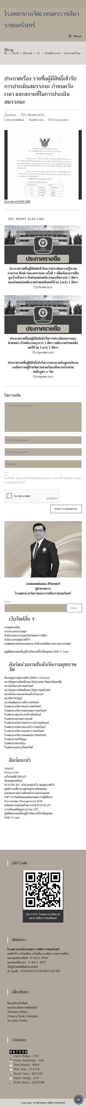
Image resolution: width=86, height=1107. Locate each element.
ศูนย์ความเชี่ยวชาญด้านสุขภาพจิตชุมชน (25, 789)
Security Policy (17, 1020)
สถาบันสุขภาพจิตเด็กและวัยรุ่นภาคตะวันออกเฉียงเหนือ (33, 682)
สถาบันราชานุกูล (13, 698)
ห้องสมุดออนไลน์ (13, 780)
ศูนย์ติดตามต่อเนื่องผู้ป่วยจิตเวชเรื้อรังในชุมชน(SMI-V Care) (28, 815)
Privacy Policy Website (22, 1016)
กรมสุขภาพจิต (12, 627)
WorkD (8, 768)
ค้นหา (74, 608)
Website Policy (17, 1012)
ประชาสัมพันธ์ (15, 119)
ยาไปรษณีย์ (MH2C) (15, 776)
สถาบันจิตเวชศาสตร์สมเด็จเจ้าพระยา (24, 694)
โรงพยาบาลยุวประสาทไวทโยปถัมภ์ (22, 714)
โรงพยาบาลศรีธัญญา (15, 739)
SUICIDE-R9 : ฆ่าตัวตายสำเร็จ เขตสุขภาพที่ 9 (29, 785)
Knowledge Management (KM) (23, 801)
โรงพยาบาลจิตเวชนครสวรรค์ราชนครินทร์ (26, 722)
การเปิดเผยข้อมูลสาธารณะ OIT (21, 809)
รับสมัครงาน (36, 119)
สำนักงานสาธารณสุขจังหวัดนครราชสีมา (25, 635)
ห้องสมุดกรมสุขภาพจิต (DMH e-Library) (27, 678)
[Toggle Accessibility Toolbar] (78, 1099)
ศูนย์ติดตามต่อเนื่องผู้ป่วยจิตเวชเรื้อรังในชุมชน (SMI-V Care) (36, 651)
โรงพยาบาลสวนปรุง (15, 743)
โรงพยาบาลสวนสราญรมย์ (18, 718)
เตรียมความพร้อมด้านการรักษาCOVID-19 (27, 805)
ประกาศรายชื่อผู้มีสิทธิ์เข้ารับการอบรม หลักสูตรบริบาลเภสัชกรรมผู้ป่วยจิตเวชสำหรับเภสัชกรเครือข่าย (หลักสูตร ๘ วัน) (43, 367)
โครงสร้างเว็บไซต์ (17, 1003)
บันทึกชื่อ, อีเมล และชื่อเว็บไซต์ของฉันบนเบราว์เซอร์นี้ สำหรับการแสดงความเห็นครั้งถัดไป (42, 480)
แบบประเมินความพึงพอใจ (22, 1007)
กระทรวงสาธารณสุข (15, 631)
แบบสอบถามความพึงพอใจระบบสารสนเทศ (27, 793)
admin (11, 114)
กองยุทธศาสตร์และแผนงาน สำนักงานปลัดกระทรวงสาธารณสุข (37, 643)
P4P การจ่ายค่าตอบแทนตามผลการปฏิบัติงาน (28, 797)
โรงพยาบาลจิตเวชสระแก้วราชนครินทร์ (25, 727)
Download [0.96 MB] (17, 201)
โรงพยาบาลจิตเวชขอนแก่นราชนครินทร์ (25, 735)
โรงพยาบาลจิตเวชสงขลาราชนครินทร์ (24, 731)
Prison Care (11, 772)
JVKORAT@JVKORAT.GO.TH (40, 971)
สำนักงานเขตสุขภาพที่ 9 (17, 639)
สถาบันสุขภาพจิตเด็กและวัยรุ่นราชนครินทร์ (27, 690)
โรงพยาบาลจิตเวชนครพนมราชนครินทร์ (25, 710)
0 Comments (60, 119)
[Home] (5, 53)
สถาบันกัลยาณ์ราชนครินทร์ (18, 686)
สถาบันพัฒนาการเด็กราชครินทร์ (21, 702)
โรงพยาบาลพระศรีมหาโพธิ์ (18, 747)
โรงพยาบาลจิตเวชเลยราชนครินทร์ (22, 706)
